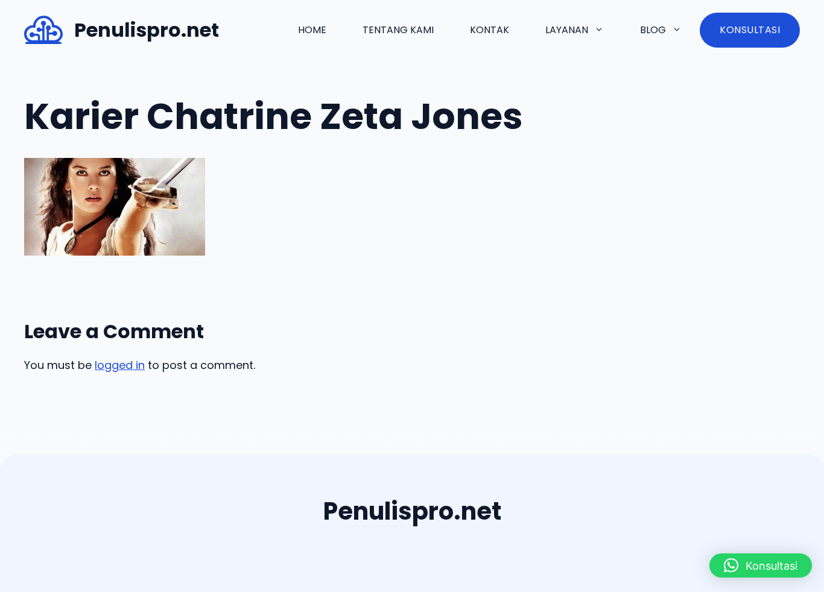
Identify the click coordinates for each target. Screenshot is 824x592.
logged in (120, 365)
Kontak (489, 30)
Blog (653, 30)
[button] (760, 565)
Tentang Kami (398, 30)
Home (312, 30)
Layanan (566, 30)
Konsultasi (750, 30)
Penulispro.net (146, 29)
